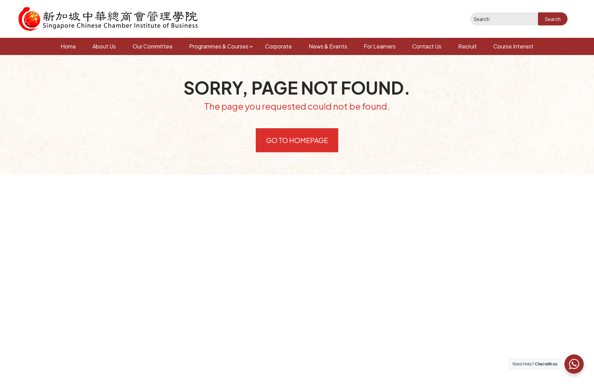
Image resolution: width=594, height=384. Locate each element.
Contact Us (426, 46)
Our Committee (153, 46)
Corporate (278, 46)
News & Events (328, 46)
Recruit (467, 46)
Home (68, 46)
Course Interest (513, 46)
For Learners (380, 46)
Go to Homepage (297, 140)
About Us (104, 46)
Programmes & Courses (219, 46)
